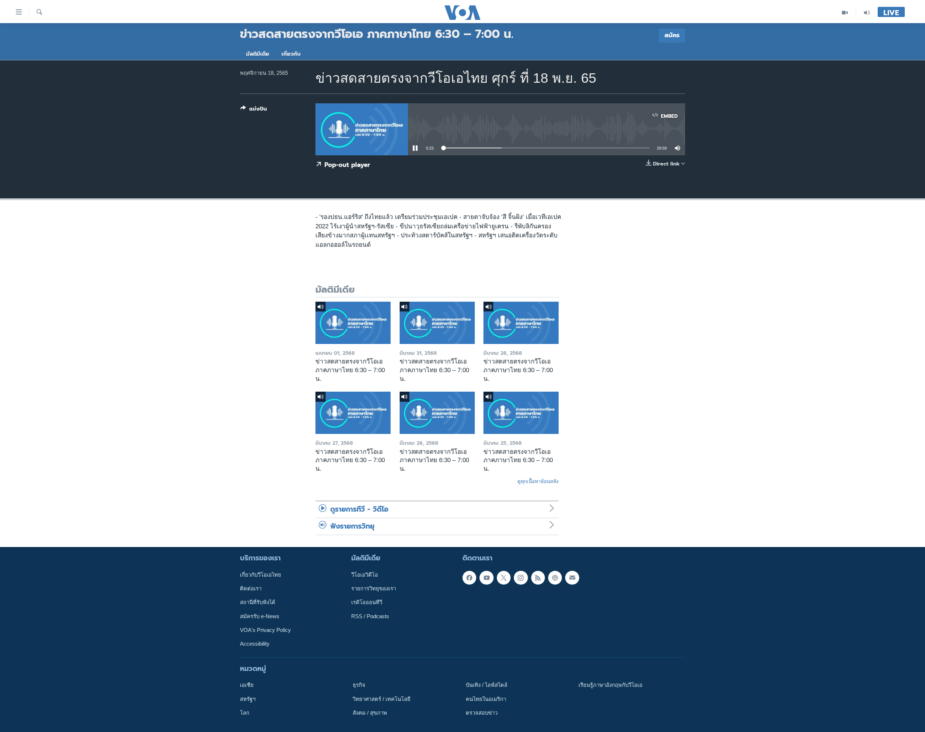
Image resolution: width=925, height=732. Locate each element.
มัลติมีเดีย (257, 54)
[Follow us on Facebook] (469, 578)
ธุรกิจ (359, 685)
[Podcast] (555, 578)
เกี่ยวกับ (291, 54)
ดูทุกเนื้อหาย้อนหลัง (538, 481)
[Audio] (867, 12)
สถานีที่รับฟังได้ (257, 602)
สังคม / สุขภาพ (370, 713)
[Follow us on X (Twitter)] (504, 578)
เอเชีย (247, 685)
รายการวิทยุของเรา (373, 588)
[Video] (845, 12)
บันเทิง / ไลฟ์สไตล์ (486, 685)
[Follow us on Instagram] (521, 578)
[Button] (253, 110)
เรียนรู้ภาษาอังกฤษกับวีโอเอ (610, 685)
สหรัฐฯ (247, 699)
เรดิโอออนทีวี (366, 602)
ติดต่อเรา (251, 588)
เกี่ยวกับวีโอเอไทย (260, 575)
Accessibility (255, 644)
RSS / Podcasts (370, 616)
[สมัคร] (572, 578)
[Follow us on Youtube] (486, 578)
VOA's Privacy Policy (265, 630)
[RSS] (538, 578)
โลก (244, 713)
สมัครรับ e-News (259, 616)
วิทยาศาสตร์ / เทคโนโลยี (381, 699)
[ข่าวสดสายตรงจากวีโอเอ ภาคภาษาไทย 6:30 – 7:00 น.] (353, 323)
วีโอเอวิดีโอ (364, 575)
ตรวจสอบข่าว (482, 713)
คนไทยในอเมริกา (486, 699)
